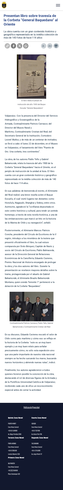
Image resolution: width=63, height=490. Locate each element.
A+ (50, 45)
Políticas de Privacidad (32, 407)
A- (43, 45)
